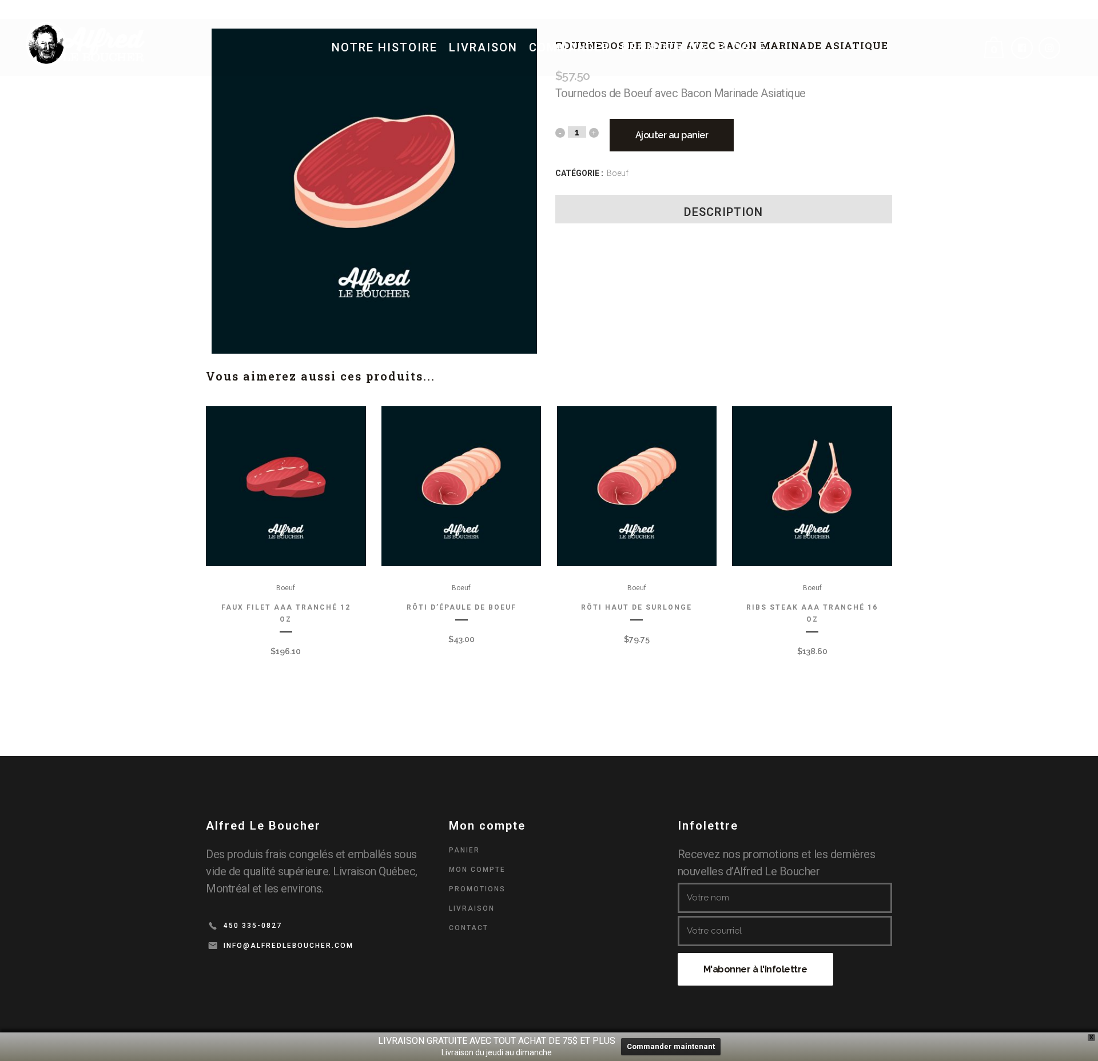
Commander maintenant (671, 1046)
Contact (468, 928)
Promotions (477, 889)
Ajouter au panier (672, 135)
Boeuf (617, 173)
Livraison (472, 908)
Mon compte (477, 870)
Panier (464, 850)
